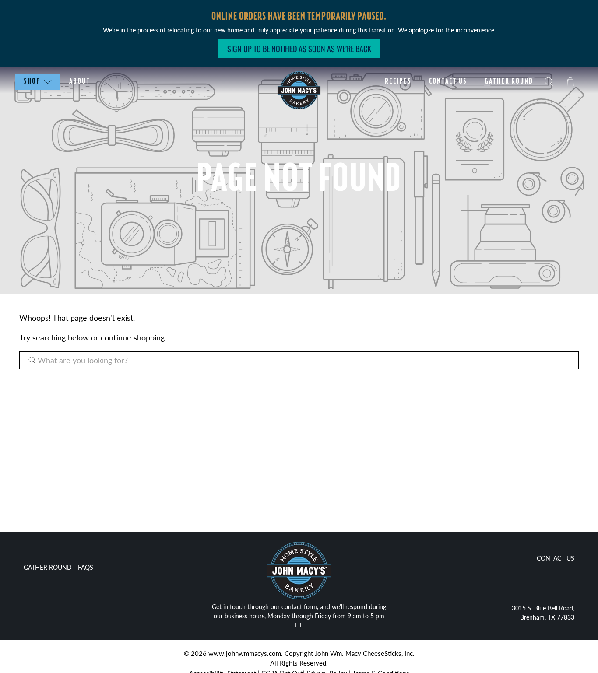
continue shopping (133, 337)
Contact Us (448, 81)
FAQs (85, 567)
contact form (299, 606)
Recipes (398, 81)
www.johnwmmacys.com (244, 653)
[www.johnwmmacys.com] (299, 571)
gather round (509, 81)
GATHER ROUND (48, 567)
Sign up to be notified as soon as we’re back (299, 48)
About (80, 81)
